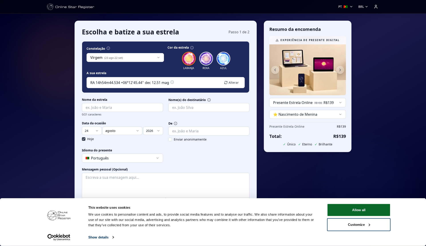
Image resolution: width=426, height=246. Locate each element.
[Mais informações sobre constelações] (108, 48)
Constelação (96, 48)
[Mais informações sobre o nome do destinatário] (209, 100)
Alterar (234, 82)
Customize (356, 224)
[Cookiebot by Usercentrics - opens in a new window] (58, 237)
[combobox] (125, 57)
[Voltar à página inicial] (70, 7)
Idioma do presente (97, 150)
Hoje (90, 139)
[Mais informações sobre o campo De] (175, 123)
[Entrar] (376, 7)
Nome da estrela (94, 99)
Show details (98, 237)
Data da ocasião (94, 123)
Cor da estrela (178, 47)
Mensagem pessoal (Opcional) (105, 169)
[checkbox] (83, 139)
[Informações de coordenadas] (172, 82)
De (170, 123)
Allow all (359, 210)
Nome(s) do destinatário (187, 99)
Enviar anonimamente (190, 139)
